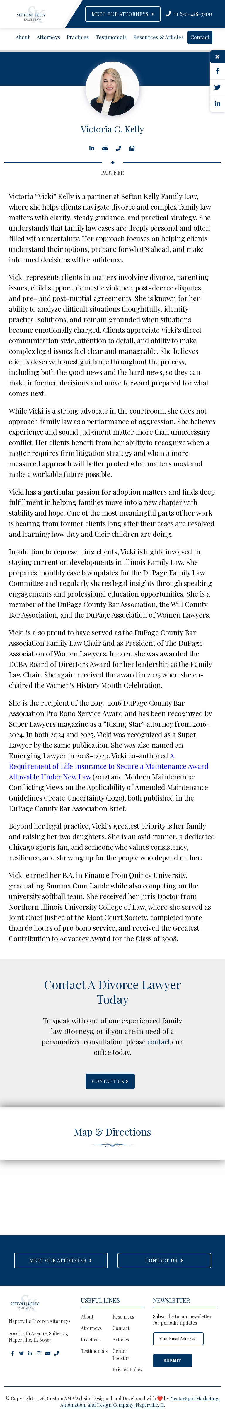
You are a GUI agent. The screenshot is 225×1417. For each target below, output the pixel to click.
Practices (78, 37)
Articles (120, 1339)
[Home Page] (31, 14)
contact (158, 1041)
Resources (123, 1317)
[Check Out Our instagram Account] (38, 1352)
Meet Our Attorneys (121, 14)
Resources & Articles (158, 37)
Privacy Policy (127, 1369)
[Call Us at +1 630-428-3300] (56, 1352)
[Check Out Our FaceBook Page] (12, 1352)
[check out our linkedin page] (217, 104)
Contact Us (109, 1081)
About (23, 37)
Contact (199, 37)
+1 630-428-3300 (191, 13)
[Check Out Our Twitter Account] (21, 1352)
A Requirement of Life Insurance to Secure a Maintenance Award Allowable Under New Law (109, 766)
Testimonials (111, 37)
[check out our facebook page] (217, 71)
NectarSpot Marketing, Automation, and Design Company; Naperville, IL (140, 1401)
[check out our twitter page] (217, 88)
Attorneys (48, 37)
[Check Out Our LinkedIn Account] (30, 1352)
